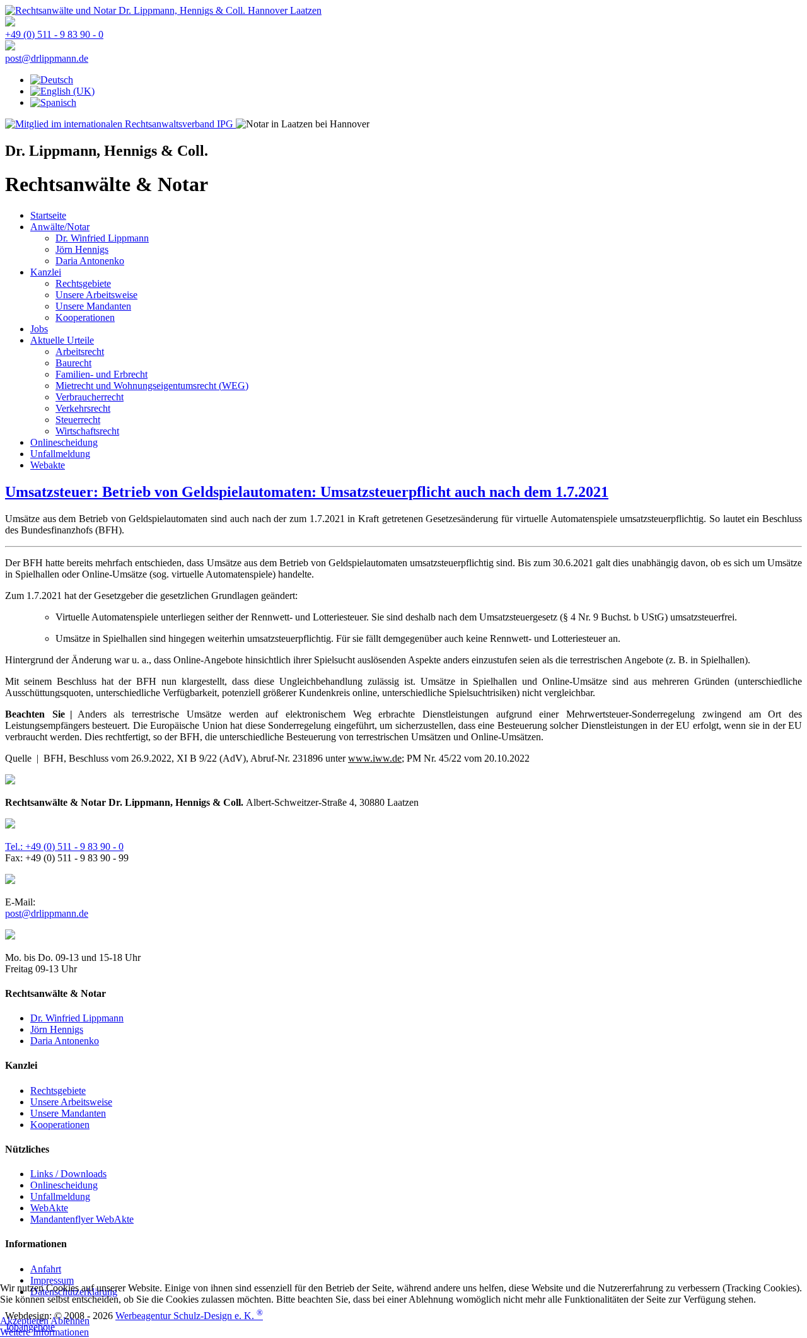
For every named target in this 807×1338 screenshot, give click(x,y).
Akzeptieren (24, 1320)
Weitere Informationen (44, 1332)
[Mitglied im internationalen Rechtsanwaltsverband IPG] (120, 124)
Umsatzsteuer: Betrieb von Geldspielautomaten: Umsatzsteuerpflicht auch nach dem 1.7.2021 (306, 492)
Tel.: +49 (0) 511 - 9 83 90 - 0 (64, 846)
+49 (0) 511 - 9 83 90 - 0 (54, 34)
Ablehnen (70, 1320)
